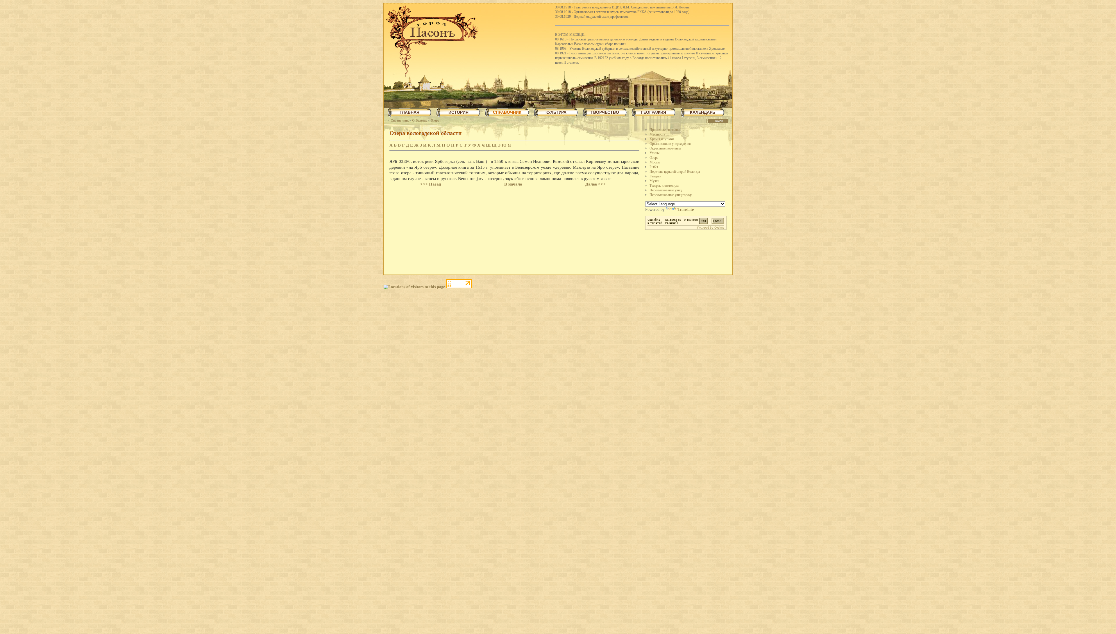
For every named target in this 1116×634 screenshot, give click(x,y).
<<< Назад (430, 184)
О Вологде (419, 120)
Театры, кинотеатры (664, 186)
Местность (657, 134)
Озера (435, 120)
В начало (513, 184)
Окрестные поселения (665, 148)
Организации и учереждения (670, 144)
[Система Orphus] (686, 228)
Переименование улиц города (671, 195)
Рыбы (654, 167)
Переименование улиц (666, 190)
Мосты (655, 162)
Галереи (655, 176)
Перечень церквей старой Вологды (675, 172)
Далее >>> (595, 184)
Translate (685, 209)
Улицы (654, 153)
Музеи (654, 181)
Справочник (400, 120)
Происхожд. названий (665, 130)
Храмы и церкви (662, 139)
